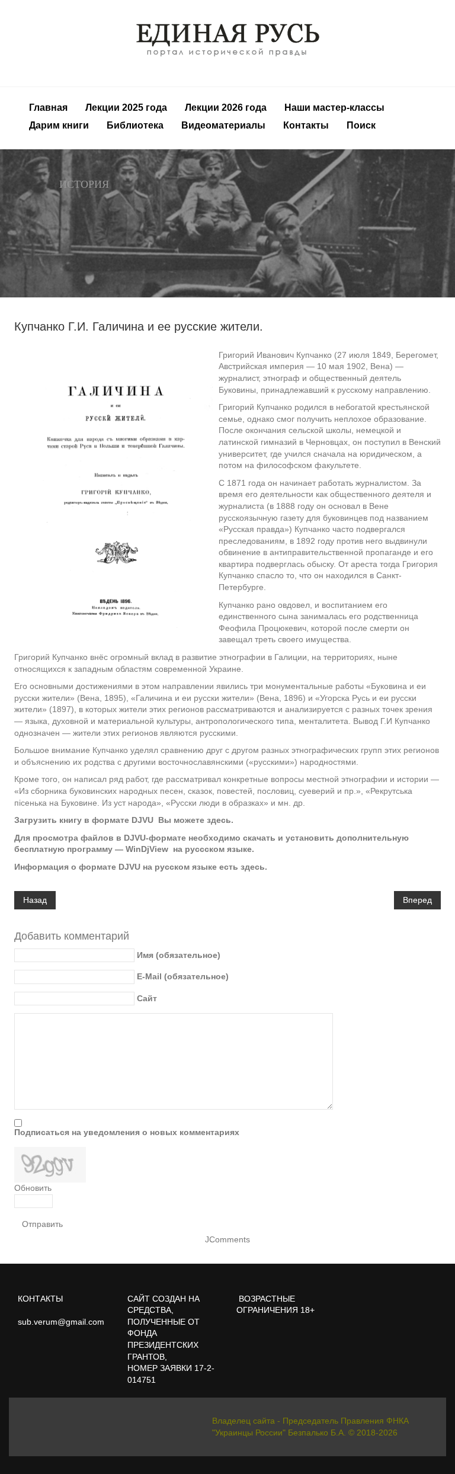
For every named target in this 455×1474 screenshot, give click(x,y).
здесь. (254, 866)
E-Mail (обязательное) (183, 976)
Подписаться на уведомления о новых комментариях (126, 1132)
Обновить (33, 1188)
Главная (48, 107)
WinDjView (147, 849)
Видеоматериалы (223, 125)
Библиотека (135, 125)
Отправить (42, 1224)
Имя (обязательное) (178, 955)
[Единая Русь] (227, 39)
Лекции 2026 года (226, 107)
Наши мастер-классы (334, 107)
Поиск (361, 125)
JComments (227, 1239)
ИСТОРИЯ (84, 184)
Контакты (306, 125)
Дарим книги (59, 125)
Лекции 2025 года (126, 107)
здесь (219, 820)
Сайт (147, 998)
